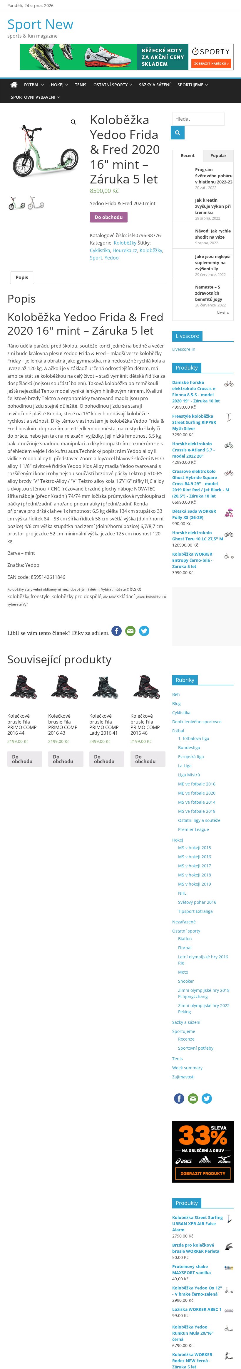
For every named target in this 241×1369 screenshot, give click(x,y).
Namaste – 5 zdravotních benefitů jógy (208, 293)
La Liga (185, 765)
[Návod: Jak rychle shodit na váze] (182, 232)
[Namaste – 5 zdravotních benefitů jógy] (182, 288)
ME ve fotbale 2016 (196, 784)
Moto (183, 972)
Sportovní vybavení (33, 97)
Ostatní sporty (110, 84)
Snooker (186, 981)
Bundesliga (189, 747)
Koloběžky (125, 243)
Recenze (186, 1039)
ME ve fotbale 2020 (196, 793)
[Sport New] (14, 85)
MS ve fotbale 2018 (196, 811)
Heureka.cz (125, 250)
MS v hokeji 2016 (194, 856)
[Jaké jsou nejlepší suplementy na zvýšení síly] (182, 257)
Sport (96, 257)
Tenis (80, 84)
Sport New (40, 24)
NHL (182, 893)
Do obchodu (109, 217)
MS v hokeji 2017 (194, 866)
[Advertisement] (206, 616)
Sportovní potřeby (195, 1048)
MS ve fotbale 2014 (196, 802)
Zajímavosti (183, 1077)
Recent (188, 155)
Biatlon (185, 938)
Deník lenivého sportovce (197, 721)
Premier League (193, 829)
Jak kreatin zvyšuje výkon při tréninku (213, 206)
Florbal (185, 947)
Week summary (187, 1067)
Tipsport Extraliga (195, 911)
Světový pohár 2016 (197, 902)
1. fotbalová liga (193, 738)
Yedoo (112, 257)
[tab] (22, 277)
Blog (176, 703)
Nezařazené (184, 922)
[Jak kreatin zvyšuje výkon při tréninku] (182, 201)
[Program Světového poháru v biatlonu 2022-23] (182, 170)
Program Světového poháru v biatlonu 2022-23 (213, 176)
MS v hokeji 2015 (194, 847)
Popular (218, 155)
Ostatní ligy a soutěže (199, 820)
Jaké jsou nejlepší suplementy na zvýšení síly (212, 263)
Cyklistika (100, 250)
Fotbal (31, 84)
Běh (176, 694)
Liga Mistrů (189, 775)
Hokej (57, 84)
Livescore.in (183, 349)
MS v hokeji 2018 (194, 875)
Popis (22, 277)
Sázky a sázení (154, 84)
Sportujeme (190, 84)
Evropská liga (191, 756)
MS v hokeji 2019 (194, 884)
